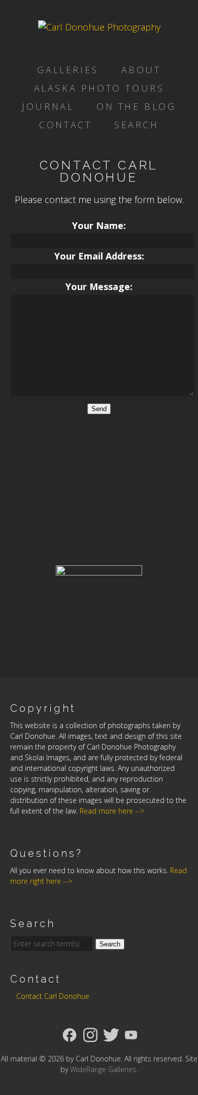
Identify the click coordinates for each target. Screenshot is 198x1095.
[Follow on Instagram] (90, 1034)
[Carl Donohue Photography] (99, 27)
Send (99, 409)
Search (136, 125)
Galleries (67, 70)
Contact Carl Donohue (52, 996)
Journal (48, 106)
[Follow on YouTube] (131, 1034)
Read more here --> (112, 811)
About (141, 70)
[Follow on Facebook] (69, 1034)
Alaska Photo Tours (99, 88)
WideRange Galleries (103, 1069)
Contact (65, 125)
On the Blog (136, 106)
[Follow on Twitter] (111, 1034)
